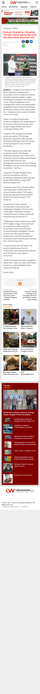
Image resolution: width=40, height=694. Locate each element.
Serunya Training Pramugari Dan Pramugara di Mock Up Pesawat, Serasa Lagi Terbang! (29, 295)
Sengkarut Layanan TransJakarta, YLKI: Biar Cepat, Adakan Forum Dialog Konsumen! (25, 426)
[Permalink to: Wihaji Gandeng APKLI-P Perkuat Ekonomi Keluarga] (29, 317)
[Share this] (23, 41)
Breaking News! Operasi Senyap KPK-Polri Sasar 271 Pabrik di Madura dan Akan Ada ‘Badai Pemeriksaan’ (24, 420)
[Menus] (3, 2)
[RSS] (20, 284)
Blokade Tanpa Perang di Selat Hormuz (23, 465)
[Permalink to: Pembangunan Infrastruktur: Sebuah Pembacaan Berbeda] (8, 444)
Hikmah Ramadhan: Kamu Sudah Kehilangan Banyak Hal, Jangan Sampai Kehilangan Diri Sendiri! (24, 458)
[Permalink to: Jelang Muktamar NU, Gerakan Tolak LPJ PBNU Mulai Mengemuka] (11, 317)
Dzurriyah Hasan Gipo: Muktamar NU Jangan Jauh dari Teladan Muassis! (10, 373)
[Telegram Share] (31, 41)
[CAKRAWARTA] (20, 2)
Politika (5, 45)
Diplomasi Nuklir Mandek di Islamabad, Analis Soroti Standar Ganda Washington (24, 437)
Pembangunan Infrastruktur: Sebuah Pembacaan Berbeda (25, 443)
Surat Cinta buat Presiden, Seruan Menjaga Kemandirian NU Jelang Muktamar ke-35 (27, 350)
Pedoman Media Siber (11, 507)
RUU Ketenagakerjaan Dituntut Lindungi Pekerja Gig (27, 373)
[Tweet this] (27, 41)
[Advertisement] (20, 601)
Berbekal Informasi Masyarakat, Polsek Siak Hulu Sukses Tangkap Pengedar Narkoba (10, 295)
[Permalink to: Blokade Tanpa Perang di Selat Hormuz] (8, 468)
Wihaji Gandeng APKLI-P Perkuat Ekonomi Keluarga (27, 327)
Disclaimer (25, 507)
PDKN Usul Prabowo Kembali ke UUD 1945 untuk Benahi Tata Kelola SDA (10, 350)
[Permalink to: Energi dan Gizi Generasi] (8, 478)
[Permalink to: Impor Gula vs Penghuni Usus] (8, 452)
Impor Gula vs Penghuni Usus (25, 451)
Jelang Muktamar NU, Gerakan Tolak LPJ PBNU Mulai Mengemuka (10, 327)
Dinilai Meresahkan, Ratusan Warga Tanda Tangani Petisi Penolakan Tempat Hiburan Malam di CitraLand (18, 413)
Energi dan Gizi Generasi (23, 475)
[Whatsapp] (23, 46)
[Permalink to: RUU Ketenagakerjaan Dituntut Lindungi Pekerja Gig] (29, 363)
